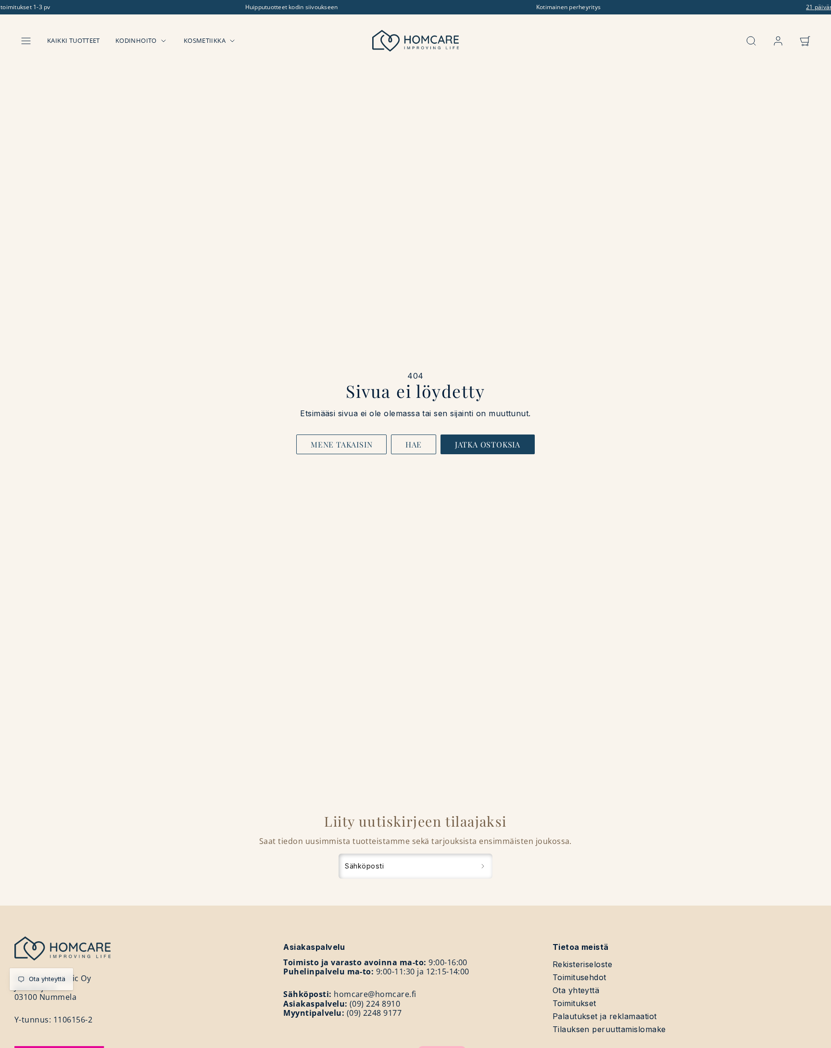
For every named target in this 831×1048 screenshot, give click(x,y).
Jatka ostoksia (487, 444)
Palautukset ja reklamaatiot (605, 1016)
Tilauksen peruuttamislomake (609, 1029)
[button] (26, 40)
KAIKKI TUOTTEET (73, 40)
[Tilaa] (483, 866)
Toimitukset (574, 1003)
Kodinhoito (136, 40)
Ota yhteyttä (576, 990)
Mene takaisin (341, 444)
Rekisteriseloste (583, 964)
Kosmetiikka (205, 40)
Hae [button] (413, 444)
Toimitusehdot (579, 977)
